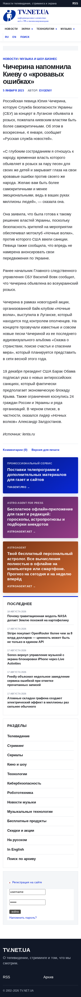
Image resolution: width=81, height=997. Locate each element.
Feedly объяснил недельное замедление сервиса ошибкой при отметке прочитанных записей (38, 681)
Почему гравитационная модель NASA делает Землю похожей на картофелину (38, 618)
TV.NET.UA (16, 950)
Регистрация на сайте (27, 882)
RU (7, 37)
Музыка (66, 28)
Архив (48, 977)
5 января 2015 (13, 90)
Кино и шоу (17, 764)
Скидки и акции (20, 831)
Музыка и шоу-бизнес (38, 59)
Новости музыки (21, 802)
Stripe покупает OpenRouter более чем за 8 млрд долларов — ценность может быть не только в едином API (39, 637)
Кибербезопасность (24, 783)
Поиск (24, 37)
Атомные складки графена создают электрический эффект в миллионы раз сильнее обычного (38, 702)
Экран (25, 28)
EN (14, 37)
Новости (11, 28)
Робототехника (20, 793)
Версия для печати (45, 449)
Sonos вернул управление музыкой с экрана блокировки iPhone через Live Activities (35, 659)
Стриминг (15, 746)
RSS (75, 3)
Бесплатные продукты (27, 821)
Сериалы (15, 755)
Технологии (45, 28)
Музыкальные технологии (30, 812)
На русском (17, 840)
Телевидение (18, 736)
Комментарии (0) (15, 449)
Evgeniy (45, 90)
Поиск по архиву (21, 859)
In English (15, 849)
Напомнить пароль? (23, 917)
